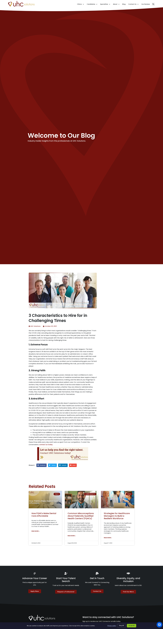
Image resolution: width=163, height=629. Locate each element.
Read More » (36, 531)
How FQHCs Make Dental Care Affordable (44, 514)
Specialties (105, 4)
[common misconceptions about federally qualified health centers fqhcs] (81, 499)
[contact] (63, 453)
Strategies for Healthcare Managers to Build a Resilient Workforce (117, 516)
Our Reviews (145, 4)
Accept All (132, 625)
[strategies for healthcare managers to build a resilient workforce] (117, 499)
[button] (153, 4)
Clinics (80, 4)
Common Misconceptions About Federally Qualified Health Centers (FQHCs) (81, 516)
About (116, 4)
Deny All (121, 625)
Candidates (92, 4)
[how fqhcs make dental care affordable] (45, 499)
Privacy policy (111, 625)
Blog (123, 4)
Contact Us (133, 4)
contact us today (46, 444)
